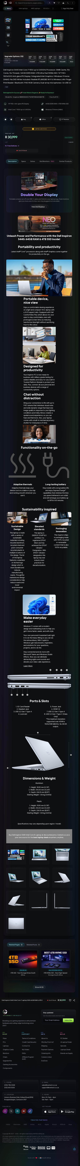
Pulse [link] (4, 1038)
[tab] (12, 161)
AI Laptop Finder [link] (66, 1042)
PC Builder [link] (64, 1038)
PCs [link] (4, 1042)
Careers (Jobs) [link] (46, 1057)
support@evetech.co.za (50, 1088)
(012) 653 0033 (9, 1088)
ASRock (62, 1124)
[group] (39, 87)
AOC (39, 1124)
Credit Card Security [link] (29, 1042)
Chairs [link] (4, 1057)
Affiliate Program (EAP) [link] (28, 1058)
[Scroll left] (28, 59)
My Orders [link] (25, 1050)
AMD (25, 1124)
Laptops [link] (5, 1046)
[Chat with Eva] (63, 3)
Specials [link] (63, 1046)
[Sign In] (49, 3)
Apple (47, 1124)
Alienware (16, 1124)
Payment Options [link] (47, 1050)
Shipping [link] (44, 1046)
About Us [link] (44, 1038)
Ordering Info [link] (46, 1053)
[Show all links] (53, 8)
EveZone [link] (44, 1061)
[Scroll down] (8, 46)
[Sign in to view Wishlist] (58, 3)
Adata (8, 1124)
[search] (29, 3)
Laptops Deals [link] (65, 1050)
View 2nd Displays (39, 207)
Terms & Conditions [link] (29, 1038)
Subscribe (68, 1020)
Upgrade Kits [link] (7, 1061)
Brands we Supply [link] (66, 1053)
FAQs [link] (24, 1053)
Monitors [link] (5, 1053)
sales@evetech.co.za (49, 1085)
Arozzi (54, 1124)
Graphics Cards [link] (8, 1050)
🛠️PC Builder (67, 8)
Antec (32, 1124)
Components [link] (7, 1068)
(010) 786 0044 (9, 1085)
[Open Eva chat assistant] (74, 1149)
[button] (31, 117)
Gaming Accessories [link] (9, 1064)
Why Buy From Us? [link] (47, 1042)
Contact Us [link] (26, 1046)
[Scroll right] (72, 59)
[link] (23, 8)
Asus (70, 1124)
